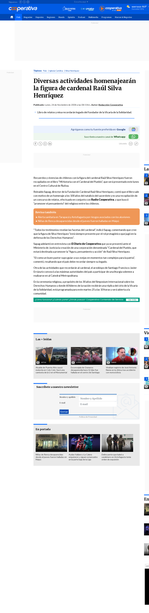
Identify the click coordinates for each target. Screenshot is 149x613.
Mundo (61, 17)
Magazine (28, 17)
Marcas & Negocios (123, 17)
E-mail (62, 403)
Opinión (71, 17)
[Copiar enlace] (136, 144)
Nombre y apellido (68, 397)
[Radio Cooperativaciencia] (87, 8)
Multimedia (93, 17)
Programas (106, 17)
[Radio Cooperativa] (111, 9)
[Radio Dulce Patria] (69, 8)
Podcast (81, 17)
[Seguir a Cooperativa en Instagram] (27, 2)
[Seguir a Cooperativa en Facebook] (20, 2)
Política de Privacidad (88, 417)
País (18, 17)
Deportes (40, 17)
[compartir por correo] (131, 144)
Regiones (51, 17)
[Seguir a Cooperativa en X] (24, 2)
